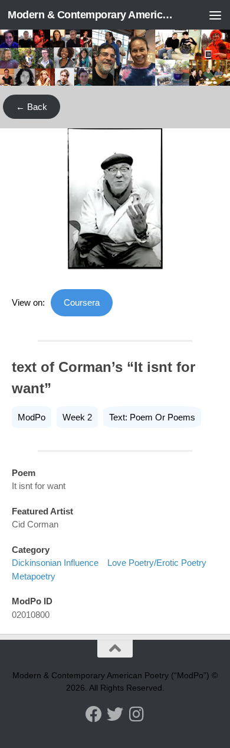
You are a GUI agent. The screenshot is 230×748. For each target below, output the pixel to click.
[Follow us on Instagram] (136, 714)
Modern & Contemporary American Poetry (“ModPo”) (90, 15)
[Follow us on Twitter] (115, 714)
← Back (31, 107)
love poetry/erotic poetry (156, 563)
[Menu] (215, 15)
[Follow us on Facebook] (94, 714)
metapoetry (33, 576)
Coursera (82, 302)
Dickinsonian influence (55, 563)
